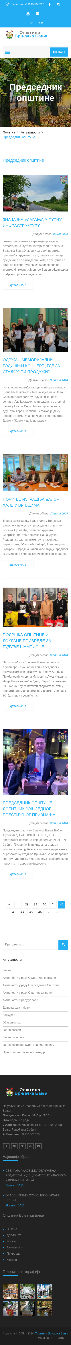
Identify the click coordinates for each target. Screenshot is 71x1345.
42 (62, 904)
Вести (7, 970)
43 (13, 912)
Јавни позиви (12, 1030)
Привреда (13, 1254)
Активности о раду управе (20, 1000)
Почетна (9, 132)
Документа (14, 1235)
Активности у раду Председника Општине (31, 985)
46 (40, 912)
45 (31, 912)
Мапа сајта (45, 1338)
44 (22, 912)
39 (35, 904)
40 (44, 904)
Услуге (11, 1242)
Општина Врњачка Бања (51, 1333)
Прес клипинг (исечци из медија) (24, 1052)
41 (53, 904)
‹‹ (9, 904)
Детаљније (18, 285)
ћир (40, 23)
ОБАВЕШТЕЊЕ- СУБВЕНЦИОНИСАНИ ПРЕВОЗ (32, 1198)
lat (31, 23)
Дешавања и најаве (16, 1007)
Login (60, 1338)
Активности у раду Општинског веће (27, 993)
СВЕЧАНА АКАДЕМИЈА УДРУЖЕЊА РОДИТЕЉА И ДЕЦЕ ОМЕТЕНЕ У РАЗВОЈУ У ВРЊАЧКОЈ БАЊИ (35, 1176)
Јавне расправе (13, 1037)
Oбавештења (12, 1022)
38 (26, 904)
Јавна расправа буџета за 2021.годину (28, 1045)
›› (57, 912)
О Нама (12, 1229)
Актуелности (30, 132)
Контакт (59, 52)
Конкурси (9, 1015)
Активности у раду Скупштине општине (29, 978)
